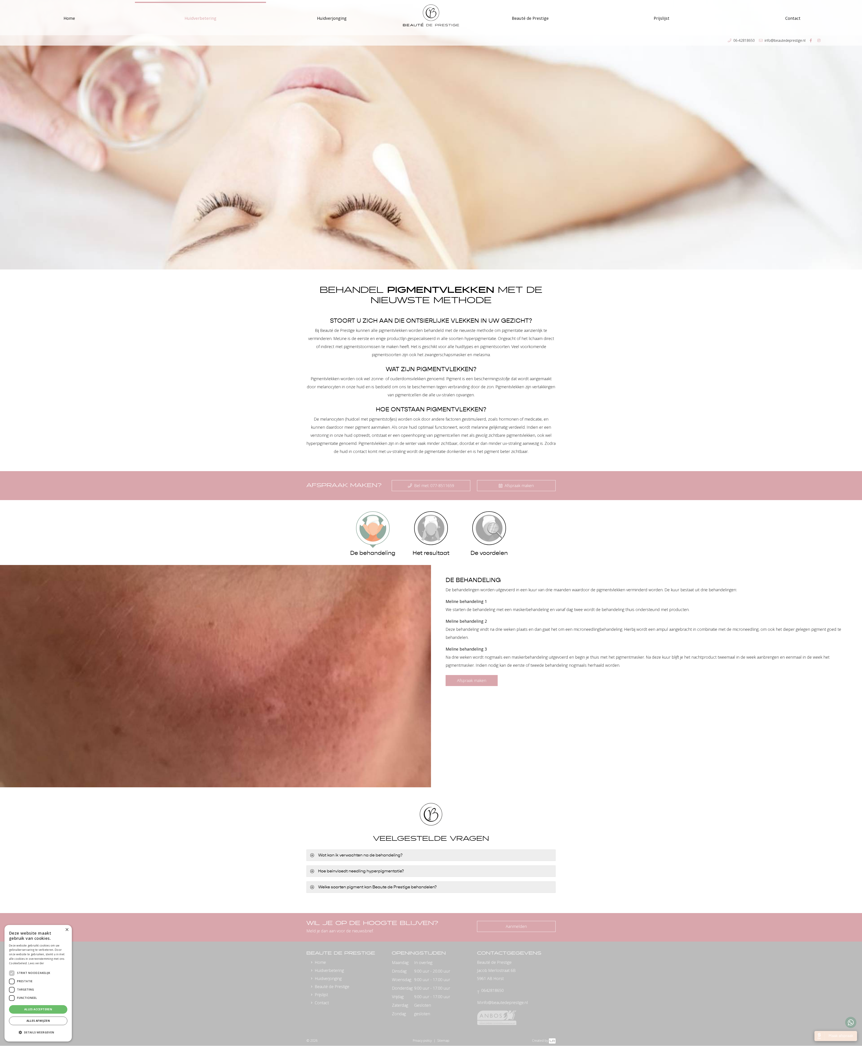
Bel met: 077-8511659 (433, 485)
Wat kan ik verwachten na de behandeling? (360, 855)
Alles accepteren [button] (38, 1009)
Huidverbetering (329, 970)
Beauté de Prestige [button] (530, 18)
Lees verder (36, 963)
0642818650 (492, 990)
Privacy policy (422, 1040)
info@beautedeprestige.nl (504, 1002)
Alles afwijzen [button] (38, 1021)
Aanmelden (516, 926)
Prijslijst (661, 18)
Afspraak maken (519, 485)
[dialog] (38, 983)
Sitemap (443, 1040)
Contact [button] (792, 18)
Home (69, 18)
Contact (322, 1002)
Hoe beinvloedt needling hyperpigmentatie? (361, 871)
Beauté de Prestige (332, 986)
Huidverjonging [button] (332, 18)
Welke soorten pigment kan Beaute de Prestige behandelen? (377, 887)
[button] (38, 1032)
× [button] (66, 929)
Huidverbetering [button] (200, 18)
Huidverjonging (328, 978)
